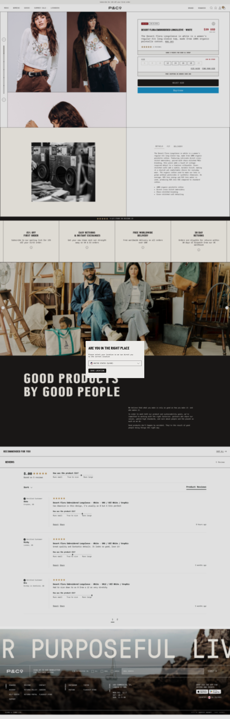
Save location (97, 371)
